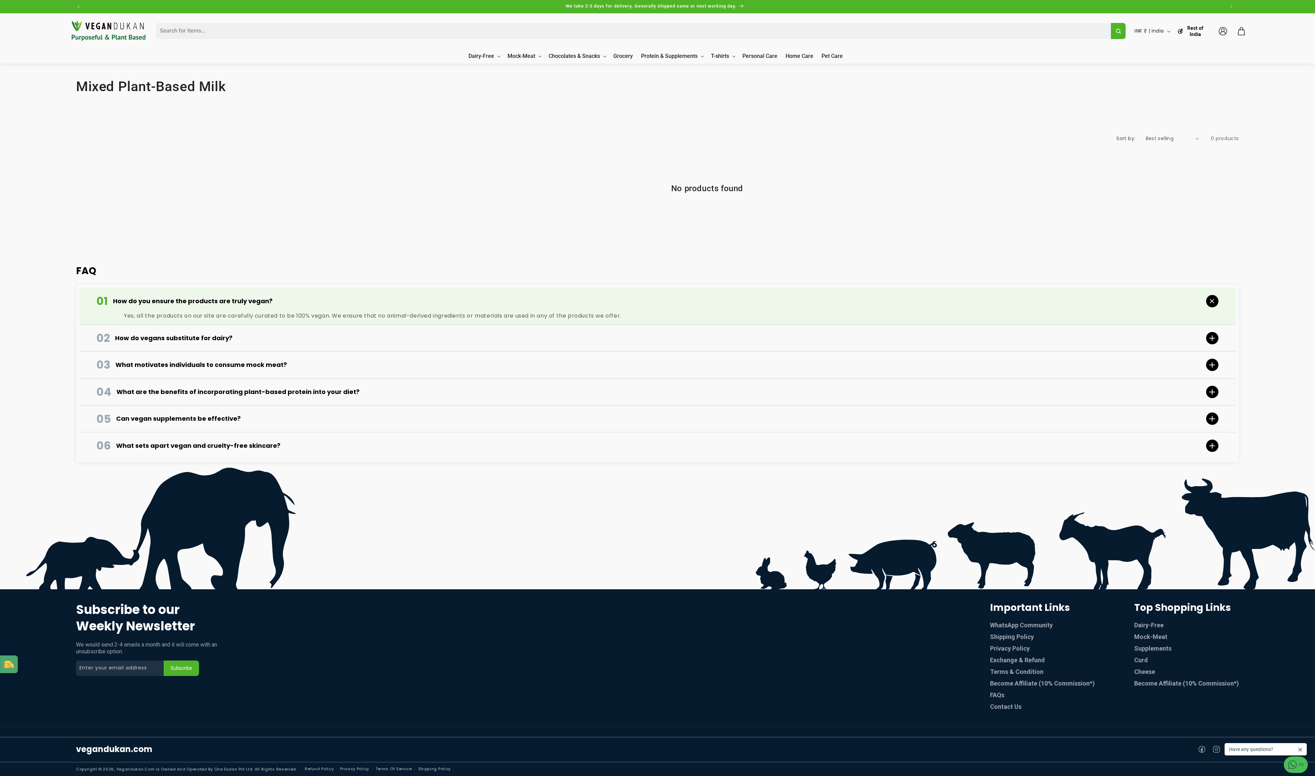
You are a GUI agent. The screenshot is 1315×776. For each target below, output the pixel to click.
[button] (1241, 31)
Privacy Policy (1010, 648)
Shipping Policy (1012, 636)
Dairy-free (1149, 625)
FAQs (997, 695)
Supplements (1153, 648)
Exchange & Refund (1017, 660)
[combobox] (632, 31)
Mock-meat (1150, 636)
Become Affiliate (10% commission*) (1042, 683)
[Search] (1118, 31)
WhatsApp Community (1021, 625)
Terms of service (394, 769)
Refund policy (319, 769)
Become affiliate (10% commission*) (1186, 683)
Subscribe (181, 668)
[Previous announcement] (78, 6)
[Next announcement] (1231, 6)
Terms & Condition (1016, 671)
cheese (1144, 671)
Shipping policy (434, 769)
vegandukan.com (114, 749)
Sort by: (1125, 138)
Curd (1141, 660)
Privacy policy (354, 769)
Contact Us (1006, 706)
